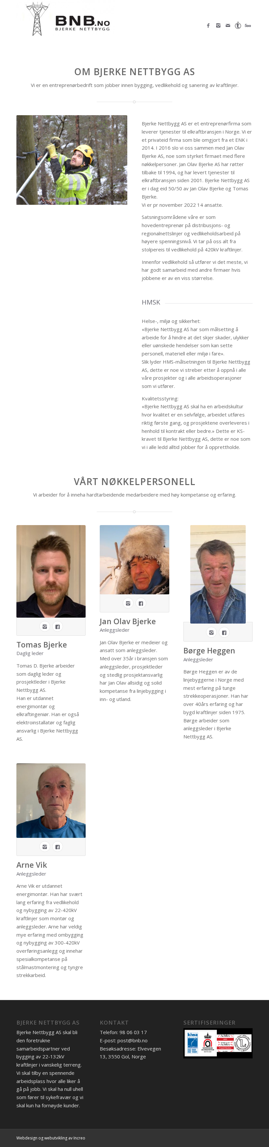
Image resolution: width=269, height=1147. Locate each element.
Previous (23, 160)
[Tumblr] (238, 25)
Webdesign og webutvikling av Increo (50, 1138)
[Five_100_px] (248, 25)
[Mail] (228, 25)
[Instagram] (218, 25)
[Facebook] (208, 25)
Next (121, 160)
